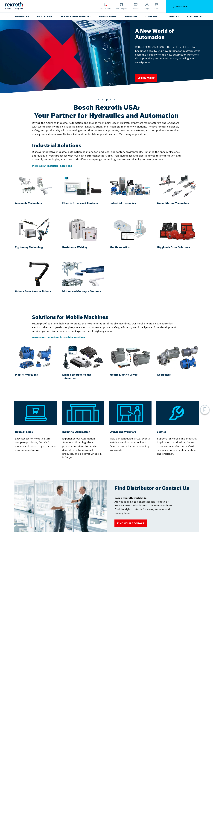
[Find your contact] (130, 523)
